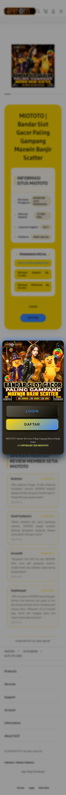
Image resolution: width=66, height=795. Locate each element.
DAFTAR (32, 424)
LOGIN (32, 411)
